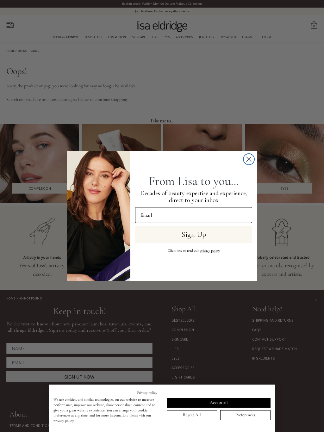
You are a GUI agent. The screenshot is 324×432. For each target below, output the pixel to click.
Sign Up (194, 234)
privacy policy (209, 250)
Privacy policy (147, 392)
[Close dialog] (248, 159)
